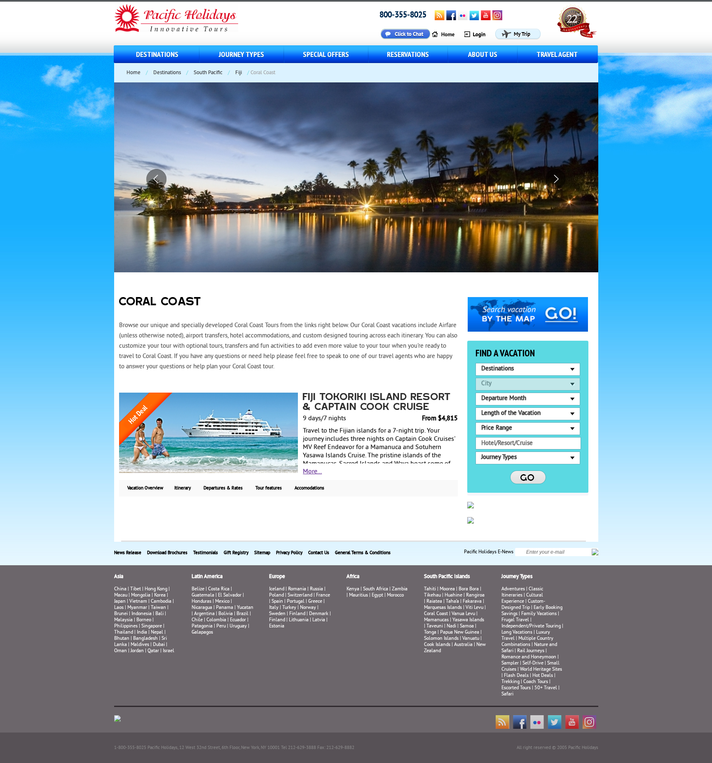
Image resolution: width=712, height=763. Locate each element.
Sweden (277, 614)
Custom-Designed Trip (523, 605)
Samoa (467, 626)
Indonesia (141, 614)
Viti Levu (474, 608)
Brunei (121, 614)
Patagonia (203, 626)
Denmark (318, 614)
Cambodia (161, 602)
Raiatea (434, 602)
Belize (198, 589)
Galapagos (202, 633)
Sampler (510, 663)
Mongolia (140, 595)
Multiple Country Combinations (527, 642)
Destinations (157, 54)
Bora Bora (469, 589)
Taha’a (452, 602)
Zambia (400, 589)
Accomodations (309, 488)
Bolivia (225, 614)
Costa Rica (219, 589)
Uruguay (238, 626)
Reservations (408, 54)
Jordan (137, 651)
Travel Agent (557, 54)
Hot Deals (542, 676)
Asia (118, 576)
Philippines (126, 626)
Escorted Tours (516, 688)
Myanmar (137, 608)
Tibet (136, 589)
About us (482, 54)
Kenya (353, 589)
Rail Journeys (530, 651)
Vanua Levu (463, 614)
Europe (277, 576)
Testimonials (205, 553)
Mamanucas (436, 620)
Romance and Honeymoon (528, 657)
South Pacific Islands (447, 576)
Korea (160, 595)
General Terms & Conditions (363, 553)
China (120, 589)
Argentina (204, 614)
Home (133, 73)
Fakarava (472, 602)
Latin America (207, 576)
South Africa (375, 589)
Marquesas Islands (443, 608)
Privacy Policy (289, 553)
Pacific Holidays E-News (488, 552)
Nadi (451, 626)
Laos (119, 608)
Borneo (143, 620)
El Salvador (229, 595)
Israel (168, 651)
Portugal (295, 602)
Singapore (151, 626)
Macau (120, 595)
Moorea (447, 589)
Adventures (513, 589)
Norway (308, 608)
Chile (197, 620)
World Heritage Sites (541, 670)
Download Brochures (167, 553)
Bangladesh (145, 639)
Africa (353, 576)
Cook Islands (437, 645)
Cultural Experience (522, 598)
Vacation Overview (145, 488)
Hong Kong (156, 589)
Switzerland (300, 595)
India (142, 633)
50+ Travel (545, 688)
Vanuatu (470, 639)
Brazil (242, 614)
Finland (297, 614)
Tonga (430, 633)
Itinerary (182, 488)
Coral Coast (436, 614)
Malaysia (123, 620)
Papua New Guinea (459, 633)
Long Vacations (516, 633)
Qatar (153, 651)
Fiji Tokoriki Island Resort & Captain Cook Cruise (377, 402)
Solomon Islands (441, 639)
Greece (315, 602)
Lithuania (299, 620)
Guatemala (203, 595)
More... (312, 472)
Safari (507, 694)
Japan (120, 602)
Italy (274, 608)
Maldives (140, 645)
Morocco (395, 595)
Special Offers (326, 54)
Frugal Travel (515, 620)
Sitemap (262, 553)
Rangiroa (475, 595)
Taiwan (158, 608)
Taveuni (434, 626)
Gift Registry (236, 553)
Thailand (123, 633)
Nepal (157, 633)
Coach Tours (535, 682)
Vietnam (138, 602)
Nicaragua (202, 608)
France (323, 595)
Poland (276, 595)
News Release (127, 553)
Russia (316, 589)
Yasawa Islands (468, 620)
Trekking (510, 682)
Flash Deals (516, 676)
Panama (224, 608)
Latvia (318, 620)
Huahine (453, 595)
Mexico (222, 602)
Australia (463, 645)
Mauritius (358, 595)
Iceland (276, 589)
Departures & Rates (223, 488)
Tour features (268, 488)
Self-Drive (532, 663)
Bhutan (121, 639)
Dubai (159, 645)
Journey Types (241, 54)
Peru (221, 626)
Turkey (289, 608)
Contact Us (318, 553)
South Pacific (208, 73)
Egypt (377, 595)
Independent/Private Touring (531, 626)
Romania (297, 589)
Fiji (238, 73)
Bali (159, 614)
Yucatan (245, 608)
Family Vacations (539, 614)
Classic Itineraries (522, 592)
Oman (120, 651)
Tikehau (432, 595)
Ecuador (238, 620)
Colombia (216, 620)
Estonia (276, 626)
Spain (277, 602)
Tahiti (430, 589)
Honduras (201, 602)
